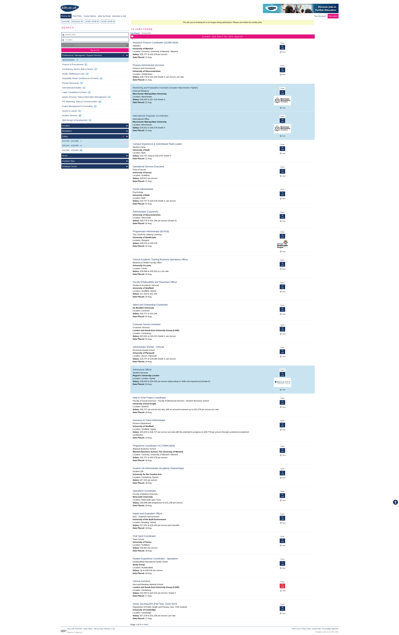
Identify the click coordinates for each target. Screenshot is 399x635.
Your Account (320, 16)
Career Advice (90, 16)
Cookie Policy (316, 629)
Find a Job (66, 16)
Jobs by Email (104, 16)
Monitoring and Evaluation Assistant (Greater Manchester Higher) (165, 87)
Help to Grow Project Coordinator (149, 397)
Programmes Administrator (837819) (151, 231)
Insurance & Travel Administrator (149, 420)
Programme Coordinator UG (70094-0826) (154, 445)
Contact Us (78, 632)
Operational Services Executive (148, 166)
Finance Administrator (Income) (148, 65)
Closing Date (146, 33)
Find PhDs (77, 16)
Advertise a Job (119, 16)
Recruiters (333, 16)
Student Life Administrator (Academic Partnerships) (158, 468)
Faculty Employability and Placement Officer (155, 282)
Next (146, 624)
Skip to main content (10, 2)
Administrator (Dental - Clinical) (148, 347)
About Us (70, 632)
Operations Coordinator (144, 491)
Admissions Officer (142, 369)
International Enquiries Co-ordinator (150, 115)
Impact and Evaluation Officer (147, 513)
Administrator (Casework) (145, 211)
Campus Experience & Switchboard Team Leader (157, 144)
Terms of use (296, 629)
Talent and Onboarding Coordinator (150, 304)
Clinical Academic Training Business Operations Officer (160, 259)
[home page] (69, 9)
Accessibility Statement (330, 629)
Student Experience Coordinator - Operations (155, 558)
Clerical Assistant (141, 581)
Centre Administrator (143, 189)
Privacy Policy (306, 629)
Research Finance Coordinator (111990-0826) (155, 42)
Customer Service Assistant (146, 324)
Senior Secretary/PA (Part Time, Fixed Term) (155, 604)
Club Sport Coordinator (144, 536)
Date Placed (135, 33)
